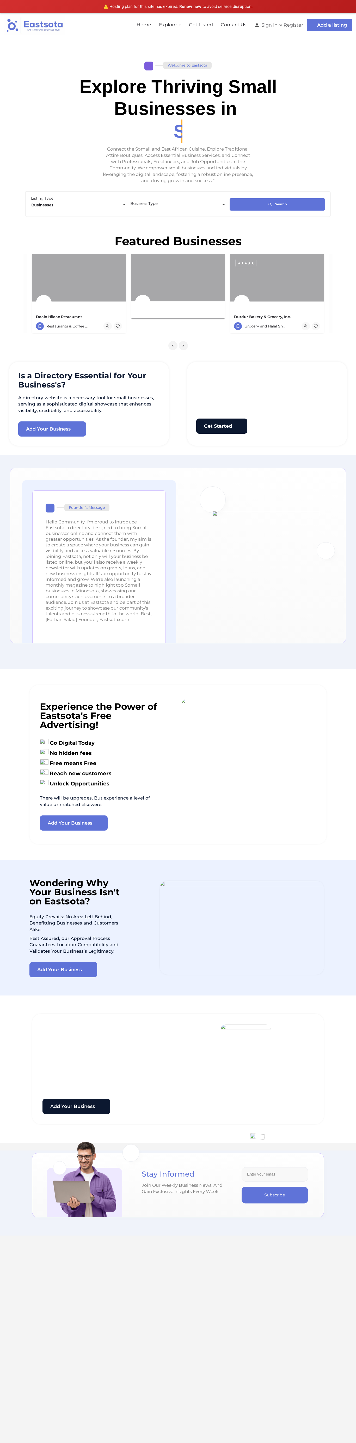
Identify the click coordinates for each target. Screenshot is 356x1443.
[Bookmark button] (118, 326)
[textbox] (178, 205)
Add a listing (332, 25)
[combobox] (78, 205)
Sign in (269, 25)
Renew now (190, 6)
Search (280, 204)
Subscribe (274, 1194)
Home (144, 24)
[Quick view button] (107, 326)
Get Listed (201, 24)
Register (293, 25)
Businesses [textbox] (42, 204)
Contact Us (234, 24)
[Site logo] (35, 24)
